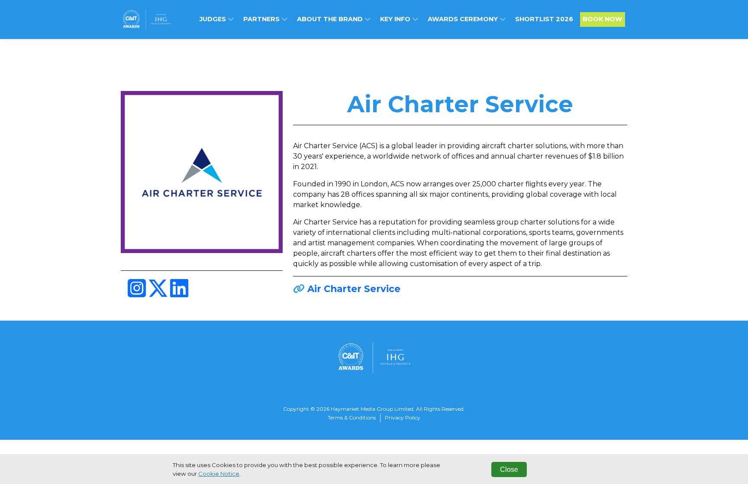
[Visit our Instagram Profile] (138, 293)
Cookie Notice (218, 473)
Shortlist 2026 (544, 19)
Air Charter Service (353, 288)
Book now (602, 19)
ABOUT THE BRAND (330, 19)
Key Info (396, 19)
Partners (262, 19)
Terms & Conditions (352, 417)
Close (509, 469)
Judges (214, 19)
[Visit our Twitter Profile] (159, 293)
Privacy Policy (402, 417)
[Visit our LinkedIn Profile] (179, 293)
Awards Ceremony (464, 19)
